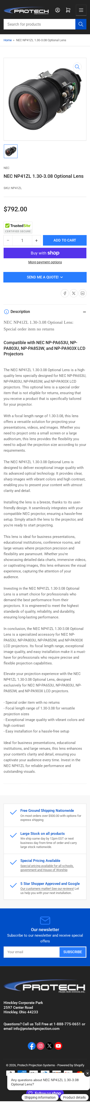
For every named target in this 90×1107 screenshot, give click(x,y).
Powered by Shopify (70, 1065)
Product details (74, 1097)
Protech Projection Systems (36, 1065)
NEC (6, 168)
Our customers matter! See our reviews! (47, 888)
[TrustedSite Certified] (18, 228)
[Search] (81, 24)
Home (8, 40)
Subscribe (72, 952)
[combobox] (45, 24)
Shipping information (40, 1097)
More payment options (45, 262)
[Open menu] (81, 10)
